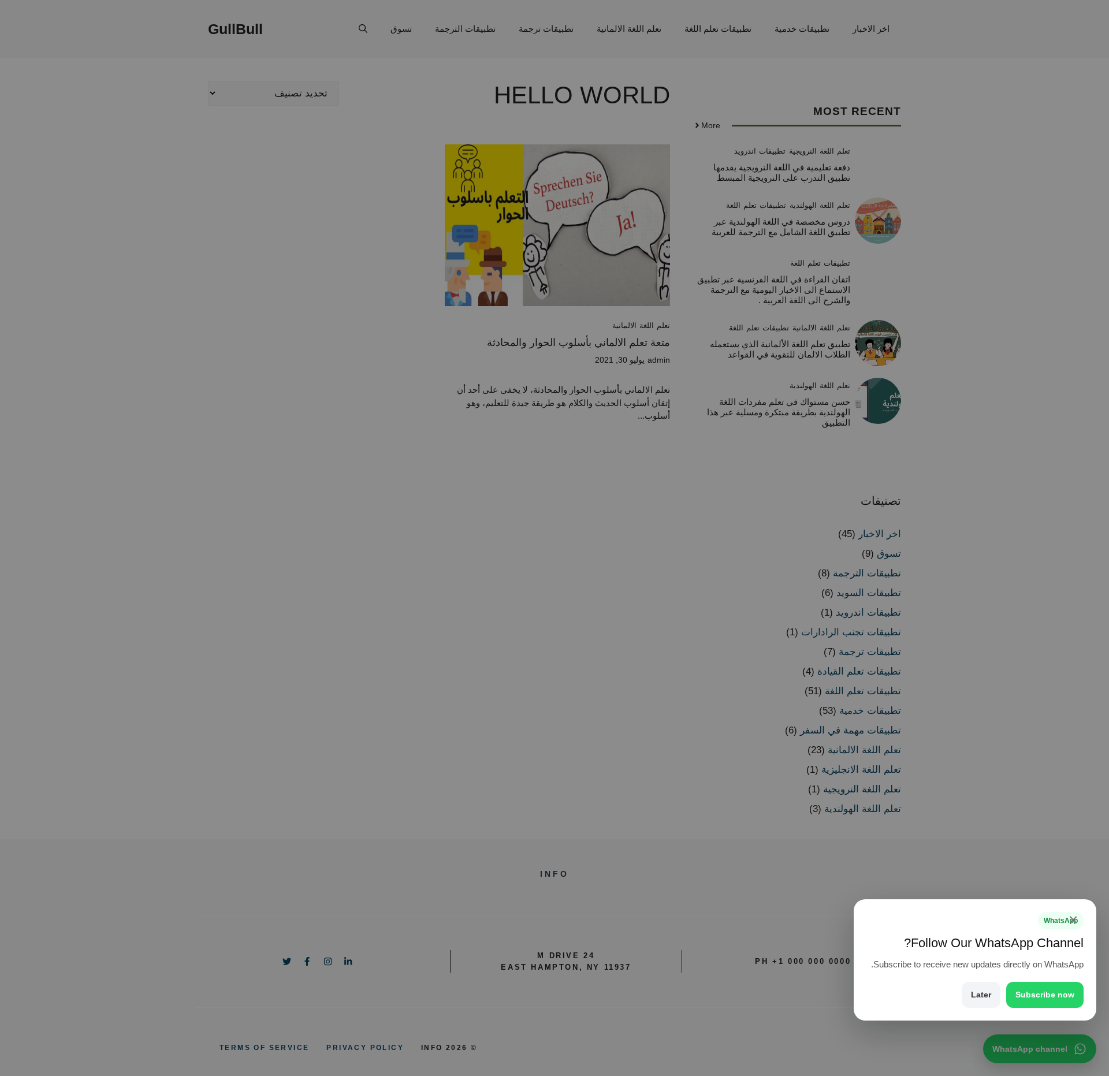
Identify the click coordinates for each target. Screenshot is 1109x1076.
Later (981, 994)
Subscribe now (1044, 994)
